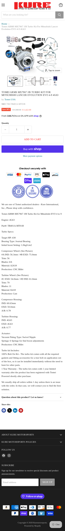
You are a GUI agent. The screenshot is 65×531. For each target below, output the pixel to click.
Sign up (47, 482)
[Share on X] (9, 410)
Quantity (5, 123)
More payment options (32, 156)
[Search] (59, 14)
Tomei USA (10, 99)
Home (4, 24)
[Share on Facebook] (4, 410)
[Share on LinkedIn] (15, 410)
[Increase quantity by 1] (28, 129)
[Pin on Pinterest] (21, 410)
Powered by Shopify (32, 526)
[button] (15, 81)
